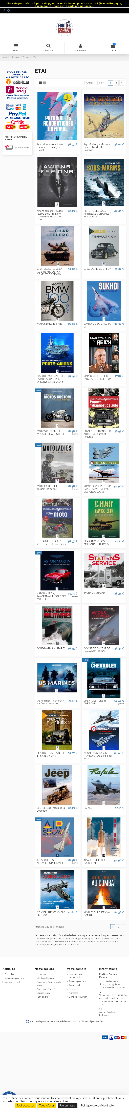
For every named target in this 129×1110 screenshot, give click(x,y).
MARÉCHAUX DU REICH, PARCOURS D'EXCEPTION (98, 377)
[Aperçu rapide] (57, 140)
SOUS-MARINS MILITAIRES (51, 648)
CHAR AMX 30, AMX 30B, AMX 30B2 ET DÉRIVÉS (97, 542)
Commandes (75, 985)
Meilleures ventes (13, 982)
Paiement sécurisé (46, 989)
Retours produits (77, 981)
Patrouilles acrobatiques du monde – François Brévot (50, 147)
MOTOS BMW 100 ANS (49, 323)
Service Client (43, 993)
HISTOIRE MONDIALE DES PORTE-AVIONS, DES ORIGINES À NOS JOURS (51, 379)
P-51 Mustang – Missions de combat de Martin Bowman (97, 147)
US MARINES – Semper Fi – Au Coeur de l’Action (51, 702)
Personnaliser (67, 1105)
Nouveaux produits (14, 978)
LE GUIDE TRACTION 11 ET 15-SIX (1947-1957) (51, 754)
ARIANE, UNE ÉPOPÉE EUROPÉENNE (95, 861)
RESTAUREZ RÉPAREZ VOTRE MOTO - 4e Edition (51, 542)
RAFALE (88, 808)
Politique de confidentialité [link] (97, 1105)
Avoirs (72, 989)
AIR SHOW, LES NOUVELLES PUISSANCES (51, 861)
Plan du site (42, 997)
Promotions (10, 974)
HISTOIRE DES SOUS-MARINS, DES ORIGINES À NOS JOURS (97, 214)
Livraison (41, 974)
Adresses (73, 993)
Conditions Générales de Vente (49, 983)
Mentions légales (45, 978)
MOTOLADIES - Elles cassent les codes (48, 487)
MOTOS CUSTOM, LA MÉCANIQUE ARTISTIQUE (50, 432)
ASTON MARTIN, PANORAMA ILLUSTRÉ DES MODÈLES (51, 596)
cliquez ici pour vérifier (92, 1021)
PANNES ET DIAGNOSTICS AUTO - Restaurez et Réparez (98, 434)
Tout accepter (25, 1105)
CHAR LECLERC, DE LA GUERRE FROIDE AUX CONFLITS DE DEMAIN (49, 272)
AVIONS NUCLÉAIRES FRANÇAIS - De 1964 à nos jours (98, 756)
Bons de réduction (78, 997)
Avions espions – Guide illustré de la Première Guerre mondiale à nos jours (50, 215)
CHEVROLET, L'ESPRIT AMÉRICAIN (96, 702)
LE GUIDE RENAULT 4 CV (97, 269)
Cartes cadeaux (21, 147)
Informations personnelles (75, 975)
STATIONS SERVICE (94, 593)
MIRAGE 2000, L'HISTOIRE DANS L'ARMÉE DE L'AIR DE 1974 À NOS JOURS (98, 489)
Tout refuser (46, 1105)
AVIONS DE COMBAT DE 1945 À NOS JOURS (97, 650)
